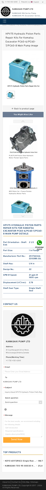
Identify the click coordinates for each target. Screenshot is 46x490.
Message (8, 415)
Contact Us (16, 482)
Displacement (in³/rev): (14, 282)
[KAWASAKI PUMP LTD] (6, 11)
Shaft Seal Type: (11, 288)
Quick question (11, 398)
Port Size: (8, 250)
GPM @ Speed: (10, 275)
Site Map (25, 482)
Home (4, 25)
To (6, 378)
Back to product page (24, 109)
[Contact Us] (39, 245)
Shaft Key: (8, 264)
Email (7, 367)
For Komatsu (21, 25)
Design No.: (8, 269)
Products (11, 25)
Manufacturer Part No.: (14, 256)
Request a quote (27, 2)
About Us (6, 482)
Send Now (16, 439)
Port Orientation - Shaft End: (14, 243)
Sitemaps (34, 482)
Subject (8, 388)
